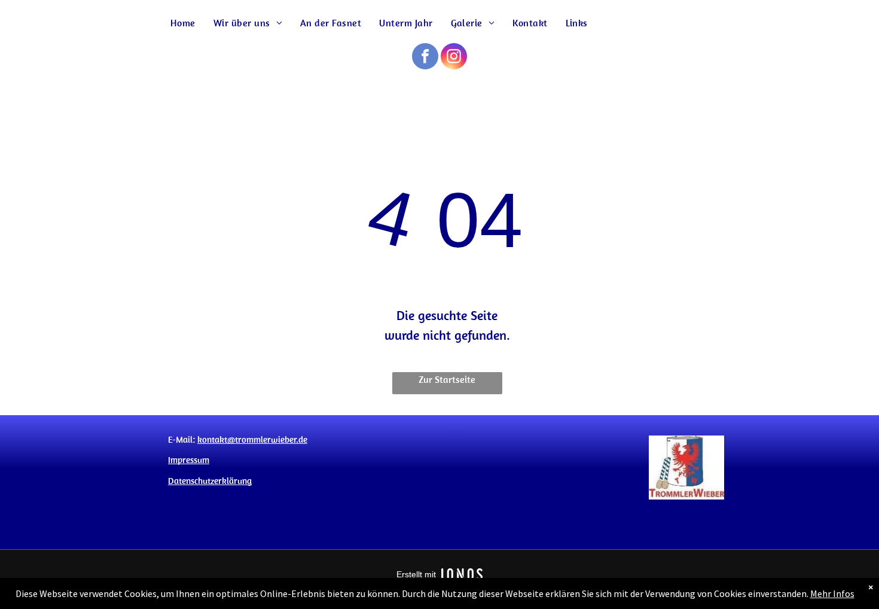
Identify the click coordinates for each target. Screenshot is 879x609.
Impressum (188, 459)
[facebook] (425, 57)
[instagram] (454, 57)
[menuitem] (183, 23)
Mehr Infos (832, 593)
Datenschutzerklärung (210, 480)
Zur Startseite (447, 379)
